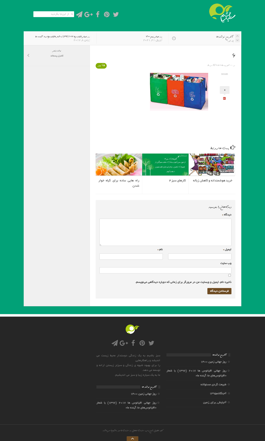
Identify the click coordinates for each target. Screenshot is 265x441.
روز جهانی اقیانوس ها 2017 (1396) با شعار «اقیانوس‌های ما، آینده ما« (62, 36)
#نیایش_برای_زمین (214, 402)
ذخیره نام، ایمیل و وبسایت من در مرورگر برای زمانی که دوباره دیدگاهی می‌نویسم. (183, 282)
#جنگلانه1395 (218, 393)
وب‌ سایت (225, 263)
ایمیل (227, 249)
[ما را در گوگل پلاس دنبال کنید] (88, 15)
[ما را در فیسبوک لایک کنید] (98, 15)
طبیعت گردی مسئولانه (213, 384)
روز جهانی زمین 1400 (154, 36)
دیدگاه (226, 214)
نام (160, 249)
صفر (99, 65)
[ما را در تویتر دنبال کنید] (116, 15)
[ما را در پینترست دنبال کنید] (107, 15)
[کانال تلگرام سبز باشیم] (79, 15)
